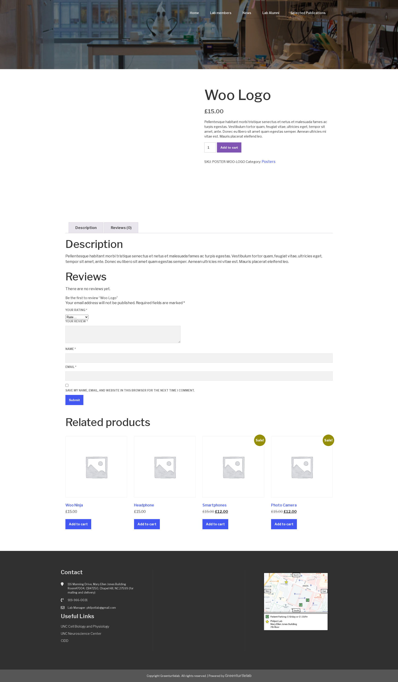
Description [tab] (86, 228)
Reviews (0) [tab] (121, 228)
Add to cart (229, 147)
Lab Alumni (270, 13)
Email (70, 367)
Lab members (220, 13)
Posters (268, 161)
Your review (76, 321)
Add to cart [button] (78, 524)
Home (194, 13)
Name (70, 349)
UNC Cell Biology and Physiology (85, 626)
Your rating (76, 310)
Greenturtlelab (238, 675)
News (247, 13)
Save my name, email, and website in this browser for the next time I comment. (129, 390)
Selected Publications (308, 13)
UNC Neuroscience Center (81, 633)
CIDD (64, 641)
